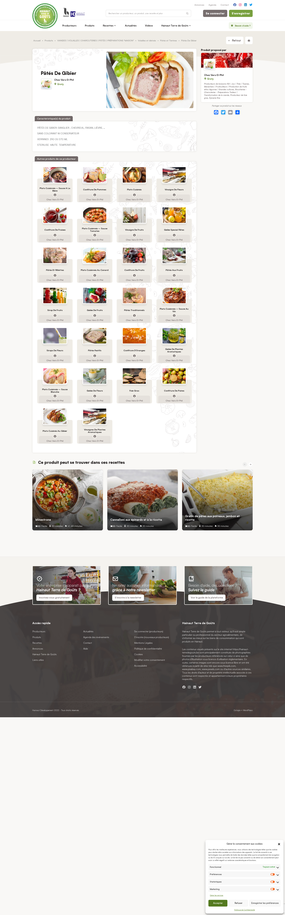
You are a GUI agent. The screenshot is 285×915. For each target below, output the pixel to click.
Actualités (131, 25)
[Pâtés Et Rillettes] (54, 255)
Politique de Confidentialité (244, 910)
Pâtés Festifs (94, 350)
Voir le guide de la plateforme (207, 597)
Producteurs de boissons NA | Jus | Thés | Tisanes (226, 83)
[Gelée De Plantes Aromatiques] (174, 335)
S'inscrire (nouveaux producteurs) (151, 637)
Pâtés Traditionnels (134, 310)
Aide (85, 648)
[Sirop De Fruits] (54, 295)
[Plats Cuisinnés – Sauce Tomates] (94, 215)
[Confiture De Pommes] (94, 175)
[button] (279, 843)
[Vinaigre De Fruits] (134, 215)
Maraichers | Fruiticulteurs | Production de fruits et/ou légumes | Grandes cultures (225, 88)
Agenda (212, 4)
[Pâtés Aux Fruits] (174, 255)
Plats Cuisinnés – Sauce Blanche (55, 390)
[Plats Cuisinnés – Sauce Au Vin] (174, 295)
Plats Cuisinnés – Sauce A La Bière (54, 189)
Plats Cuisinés (134, 189)
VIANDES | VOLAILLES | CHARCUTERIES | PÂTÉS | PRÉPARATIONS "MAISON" (95, 40)
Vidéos (149, 25)
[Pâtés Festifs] (94, 335)
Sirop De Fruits (54, 310)
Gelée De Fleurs (95, 390)
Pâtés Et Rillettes (55, 270)
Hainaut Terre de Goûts (174, 25)
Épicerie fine (214, 98)
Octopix (237, 710)
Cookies (138, 654)
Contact (225, 4)
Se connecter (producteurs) (148, 631)
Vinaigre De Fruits (134, 229)
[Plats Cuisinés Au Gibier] (54, 416)
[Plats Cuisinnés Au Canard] (94, 255)
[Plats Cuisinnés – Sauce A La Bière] (54, 175)
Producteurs (69, 25)
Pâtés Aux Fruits (174, 270)
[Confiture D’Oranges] (134, 335)
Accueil (37, 40)
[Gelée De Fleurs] (94, 376)
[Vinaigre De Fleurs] (174, 175)
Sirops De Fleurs (55, 350)
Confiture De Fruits (134, 270)
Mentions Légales (143, 642)
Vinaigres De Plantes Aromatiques (94, 430)
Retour (236, 40)
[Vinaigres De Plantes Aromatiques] (94, 416)
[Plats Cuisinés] (134, 175)
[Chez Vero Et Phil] (227, 60)
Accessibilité (140, 665)
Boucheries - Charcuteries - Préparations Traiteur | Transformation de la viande (225, 92)
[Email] (230, 112)
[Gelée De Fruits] (94, 295)
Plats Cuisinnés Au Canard (94, 270)
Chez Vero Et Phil (64, 79)
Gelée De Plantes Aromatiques (174, 350)
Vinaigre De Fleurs (174, 189)
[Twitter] (223, 112)
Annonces (199, 4)
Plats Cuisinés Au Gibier (55, 430)
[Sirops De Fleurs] (54, 335)
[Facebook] (216, 112)
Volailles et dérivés (147, 40)
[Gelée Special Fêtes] (174, 215)
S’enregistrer (241, 13)
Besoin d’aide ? (243, 25)
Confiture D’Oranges (134, 350)
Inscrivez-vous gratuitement (54, 597)
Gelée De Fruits (94, 310)
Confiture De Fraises (54, 229)
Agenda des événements (96, 637)
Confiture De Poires (174, 390)
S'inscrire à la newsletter (128, 597)
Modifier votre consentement (149, 660)
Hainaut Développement (42, 710)
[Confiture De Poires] (174, 376)
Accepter (218, 903)
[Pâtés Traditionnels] (134, 295)
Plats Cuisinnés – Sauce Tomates (94, 229)
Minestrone (43, 519)
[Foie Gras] (134, 376)
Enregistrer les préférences (265, 903)
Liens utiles (38, 660)
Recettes (108, 25)
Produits (89, 25)
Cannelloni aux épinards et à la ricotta (136, 519)
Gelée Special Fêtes (174, 229)
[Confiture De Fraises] (54, 215)
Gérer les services (216, 895)
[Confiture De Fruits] (134, 255)
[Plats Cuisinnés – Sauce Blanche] (54, 376)
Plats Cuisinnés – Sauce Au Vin (174, 310)
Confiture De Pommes (94, 189)
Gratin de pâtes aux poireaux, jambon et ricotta (212, 517)
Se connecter (215, 13)
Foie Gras (134, 390)
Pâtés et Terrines (168, 40)
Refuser (238, 903)
